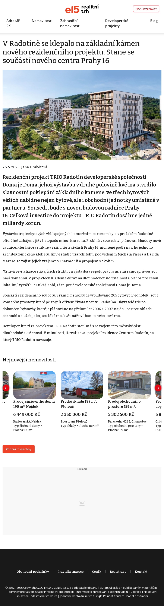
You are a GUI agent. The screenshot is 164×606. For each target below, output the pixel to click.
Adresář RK (13, 23)
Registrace (118, 572)
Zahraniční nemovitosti (70, 23)
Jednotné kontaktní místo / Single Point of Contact (92, 596)
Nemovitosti (42, 20)
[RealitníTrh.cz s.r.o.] (82, 8)
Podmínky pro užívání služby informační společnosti (40, 592)
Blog (154, 20)
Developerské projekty (116, 23)
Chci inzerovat (146, 9)
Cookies (136, 592)
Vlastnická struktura (44, 596)
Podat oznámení (137, 596)
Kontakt (141, 572)
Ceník (96, 572)
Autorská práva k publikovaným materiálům (128, 588)
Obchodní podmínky (33, 572)
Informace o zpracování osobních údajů (102, 592)
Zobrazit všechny (18, 449)
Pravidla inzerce (70, 572)
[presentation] (6, 387)
